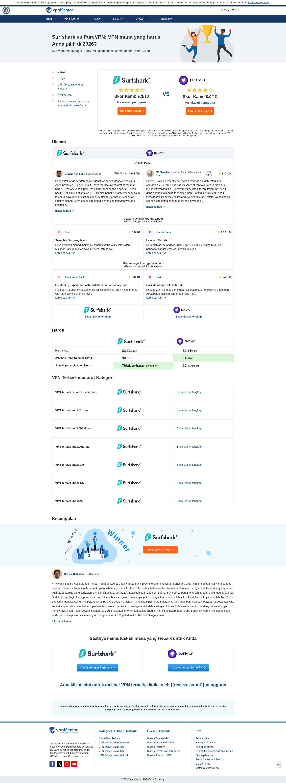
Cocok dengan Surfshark (96, 667)
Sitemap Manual (204, 755)
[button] (6, 10)
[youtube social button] (74, 764)
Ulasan (140, 18)
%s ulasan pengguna (131, 102)
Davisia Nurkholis (75, 174)
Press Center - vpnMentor (210, 759)
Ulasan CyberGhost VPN (160, 742)
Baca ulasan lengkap (97, 316)
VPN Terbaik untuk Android (113, 755)
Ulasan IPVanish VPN (159, 755)
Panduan (164, 18)
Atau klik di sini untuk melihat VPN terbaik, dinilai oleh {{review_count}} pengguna (143, 685)
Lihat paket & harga (159, 549)
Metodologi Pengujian (207, 767)
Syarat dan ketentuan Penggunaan (214, 751)
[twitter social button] (59, 764)
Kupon (117, 18)
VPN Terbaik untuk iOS (111, 751)
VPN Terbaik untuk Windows (114, 742)
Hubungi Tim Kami (205, 742)
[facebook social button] (52, 764)
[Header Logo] (59, 10)
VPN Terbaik (71, 18)
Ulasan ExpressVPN (158, 738)
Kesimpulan (65, 95)
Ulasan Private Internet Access (164, 751)
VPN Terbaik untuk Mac (111, 746)
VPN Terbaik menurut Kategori (70, 86)
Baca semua (63, 210)
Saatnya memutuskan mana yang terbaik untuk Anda (74, 103)
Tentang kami (203, 738)
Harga (61, 78)
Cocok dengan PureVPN (187, 667)
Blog (49, 18)
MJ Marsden (163, 172)
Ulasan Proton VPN (157, 746)
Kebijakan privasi (205, 746)
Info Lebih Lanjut (131, 111)
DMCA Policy (203, 763)
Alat (96, 18)
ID (236, 10)
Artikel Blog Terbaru (109, 738)
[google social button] (67, 764)
